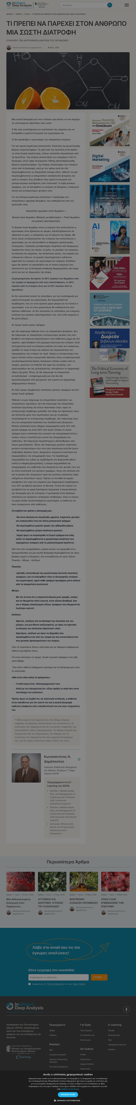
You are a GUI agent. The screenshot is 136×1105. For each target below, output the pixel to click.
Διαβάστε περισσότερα (70, 1089)
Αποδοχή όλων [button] (68, 1094)
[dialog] (68, 552)
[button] (68, 1100)
